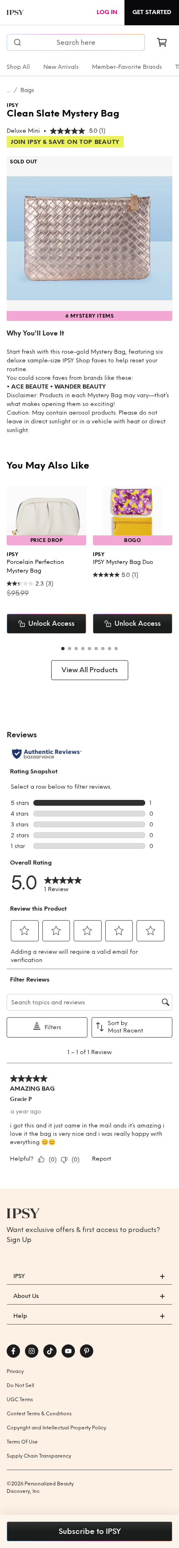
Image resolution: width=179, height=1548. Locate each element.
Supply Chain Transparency (39, 1456)
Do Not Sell (20, 1385)
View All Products (90, 670)
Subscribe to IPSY (90, 1531)
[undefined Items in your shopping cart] (162, 42)
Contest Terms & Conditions (39, 1414)
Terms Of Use (22, 1442)
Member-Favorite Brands (127, 66)
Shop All (18, 66)
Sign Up (19, 1240)
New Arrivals (61, 66)
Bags (27, 90)
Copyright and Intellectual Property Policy (56, 1428)
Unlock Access (51, 623)
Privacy (15, 1371)
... (8, 90)
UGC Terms (20, 1399)
